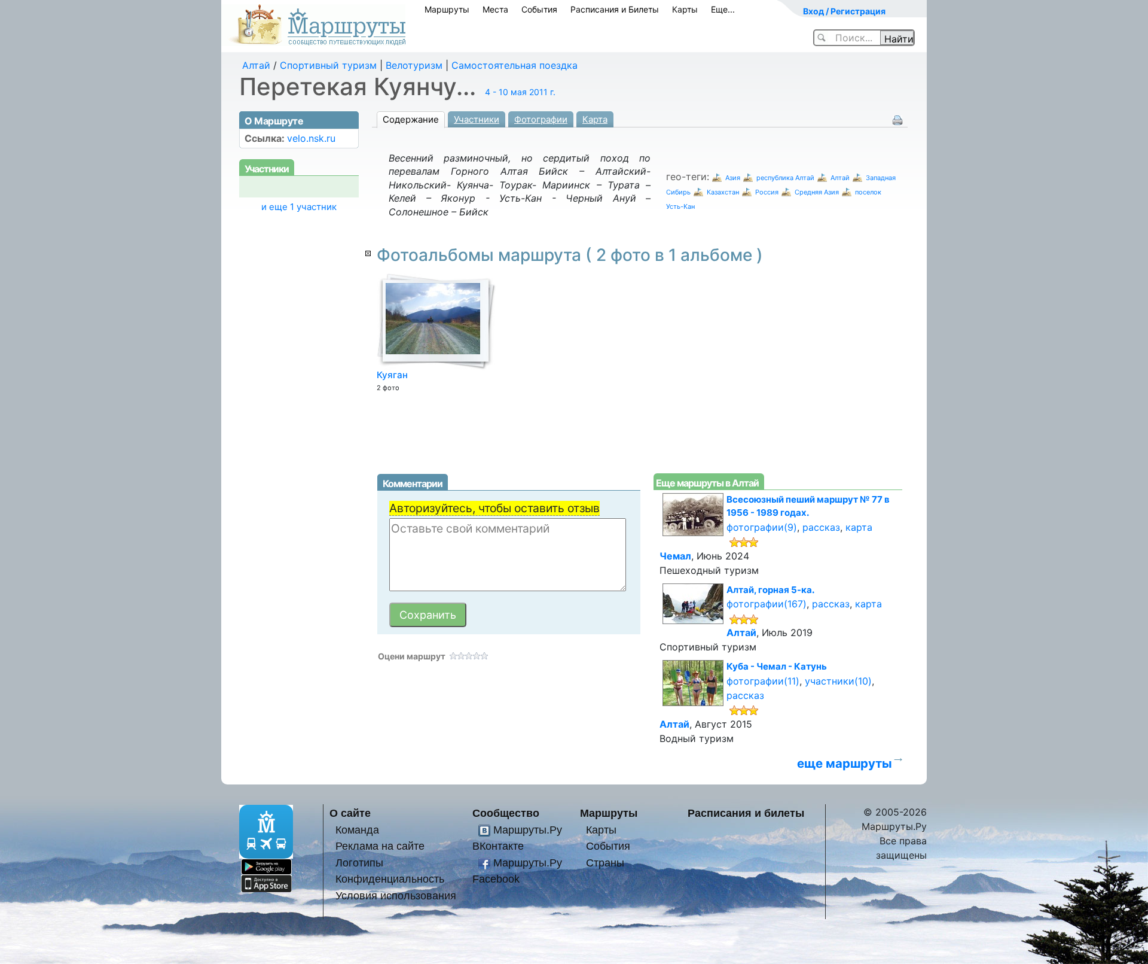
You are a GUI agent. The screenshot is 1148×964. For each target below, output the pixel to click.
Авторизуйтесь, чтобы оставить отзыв (494, 508)
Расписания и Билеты (614, 9)
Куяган (392, 375)
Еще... (723, 9)
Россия (766, 192)
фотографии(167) (766, 604)
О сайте (350, 813)
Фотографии (540, 119)
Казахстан (723, 192)
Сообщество (505, 813)
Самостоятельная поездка (514, 65)
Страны (605, 862)
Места (495, 9)
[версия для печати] (897, 119)
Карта (594, 119)
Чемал (675, 556)
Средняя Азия (817, 192)
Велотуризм (414, 65)
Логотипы (359, 862)
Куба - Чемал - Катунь (776, 666)
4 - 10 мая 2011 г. (520, 92)
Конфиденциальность (389, 878)
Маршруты (447, 9)
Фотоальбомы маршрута (570, 255)
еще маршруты (844, 763)
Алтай (256, 65)
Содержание (411, 119)
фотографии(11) (762, 681)
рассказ (821, 527)
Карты (685, 9)
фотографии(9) (761, 527)
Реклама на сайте (380, 846)
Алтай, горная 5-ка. (770, 589)
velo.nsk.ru (311, 138)
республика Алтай (785, 178)
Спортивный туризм (328, 65)
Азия (732, 178)
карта (858, 527)
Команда (357, 829)
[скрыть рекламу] (368, 253)
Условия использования (395, 895)
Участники (476, 119)
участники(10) (838, 681)
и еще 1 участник (299, 206)
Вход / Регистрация (844, 11)
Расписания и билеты (746, 813)
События (539, 9)
